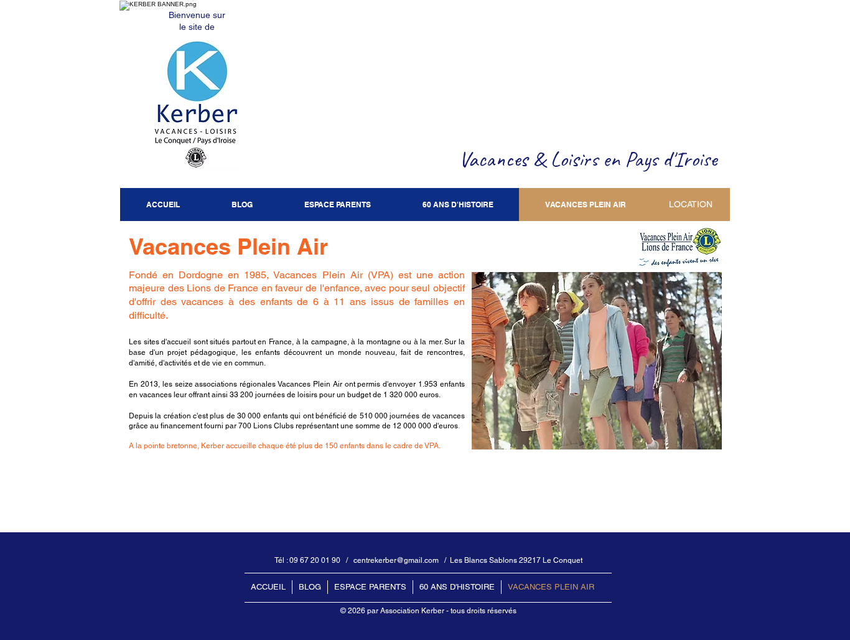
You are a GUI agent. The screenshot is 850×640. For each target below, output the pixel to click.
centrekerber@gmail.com (396, 560)
